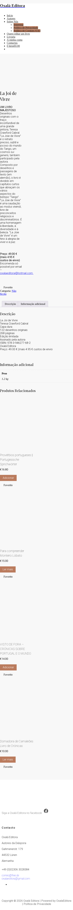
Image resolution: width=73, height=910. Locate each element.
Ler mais (8, 569)
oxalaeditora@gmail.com (16, 878)
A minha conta (14, 39)
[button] (6, 287)
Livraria (11, 36)
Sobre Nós (12, 21)
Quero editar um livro (18, 33)
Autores (11, 18)
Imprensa (18, 24)
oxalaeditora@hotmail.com (16, 273)
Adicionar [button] (8, 477)
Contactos (12, 42)
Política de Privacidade (26, 27)
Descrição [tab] (10, 303)
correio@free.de (10, 875)
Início (10, 15)
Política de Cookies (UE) (27, 30)
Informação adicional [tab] (33, 303)
